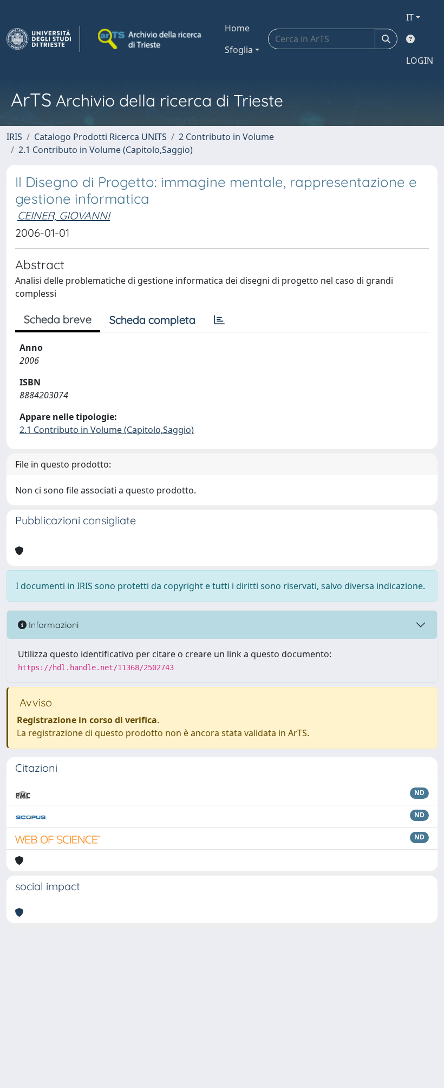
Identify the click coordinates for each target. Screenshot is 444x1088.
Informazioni (53, 624)
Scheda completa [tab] (152, 319)
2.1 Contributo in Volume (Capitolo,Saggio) (105, 150)
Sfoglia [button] (239, 50)
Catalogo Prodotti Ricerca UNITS (100, 137)
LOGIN (419, 60)
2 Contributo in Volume (226, 137)
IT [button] (410, 17)
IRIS (14, 137)
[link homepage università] (150, 39)
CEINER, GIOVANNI (63, 215)
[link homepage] (43, 39)
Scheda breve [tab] (58, 319)
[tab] (219, 320)
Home (237, 28)
